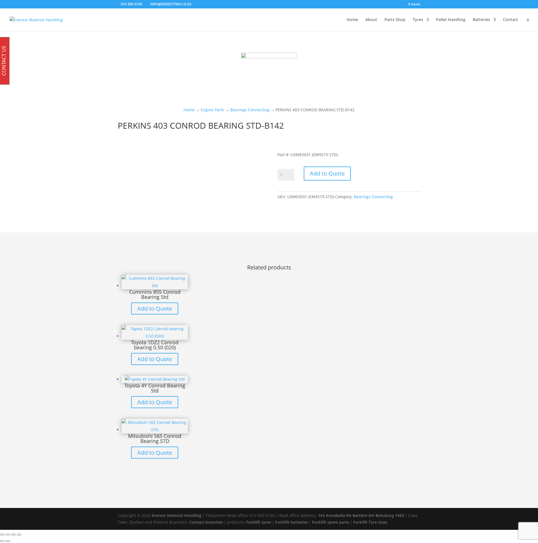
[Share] (13, 534)
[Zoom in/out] (2, 534)
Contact (510, 20)
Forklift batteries (291, 522)
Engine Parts (212, 109)
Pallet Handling (450, 20)
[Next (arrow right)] (8, 541)
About (371, 20)
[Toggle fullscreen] (8, 534)
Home (352, 20)
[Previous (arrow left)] (2, 541)
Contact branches (206, 522)
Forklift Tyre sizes (370, 522)
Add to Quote (327, 173)
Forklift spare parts (330, 522)
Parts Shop (394, 20)
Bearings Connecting (249, 109)
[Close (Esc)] (19, 534)
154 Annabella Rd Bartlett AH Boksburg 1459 (361, 515)
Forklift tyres (258, 522)
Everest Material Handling (176, 515)
